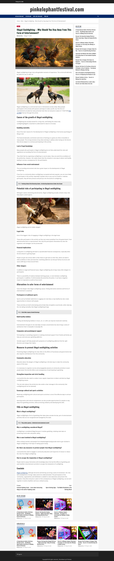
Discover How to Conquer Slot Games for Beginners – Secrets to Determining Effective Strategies (86, 61)
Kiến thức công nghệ (37, 16)
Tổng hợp (46, 16)
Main (18, 26)
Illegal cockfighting (22, 472)
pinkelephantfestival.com (57, 9)
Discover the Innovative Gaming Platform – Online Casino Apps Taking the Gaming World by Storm (43, 513)
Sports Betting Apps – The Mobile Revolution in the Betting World (59, 487)
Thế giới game (28, 16)
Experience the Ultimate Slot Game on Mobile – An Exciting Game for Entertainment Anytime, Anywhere (86, 55)
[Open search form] (98, 16)
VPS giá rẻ (19, 554)
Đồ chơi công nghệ (19, 16)
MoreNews (62, 559)
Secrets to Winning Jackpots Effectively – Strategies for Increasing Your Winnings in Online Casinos (62, 514)
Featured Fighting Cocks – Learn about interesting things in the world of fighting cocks (29, 487)
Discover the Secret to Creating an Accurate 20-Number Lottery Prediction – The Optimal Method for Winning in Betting (86, 68)
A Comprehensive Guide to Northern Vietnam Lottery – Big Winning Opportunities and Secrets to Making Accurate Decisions (25, 514)
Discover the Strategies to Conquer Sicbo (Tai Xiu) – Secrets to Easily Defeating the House (87, 542)
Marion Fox (20, 36)
